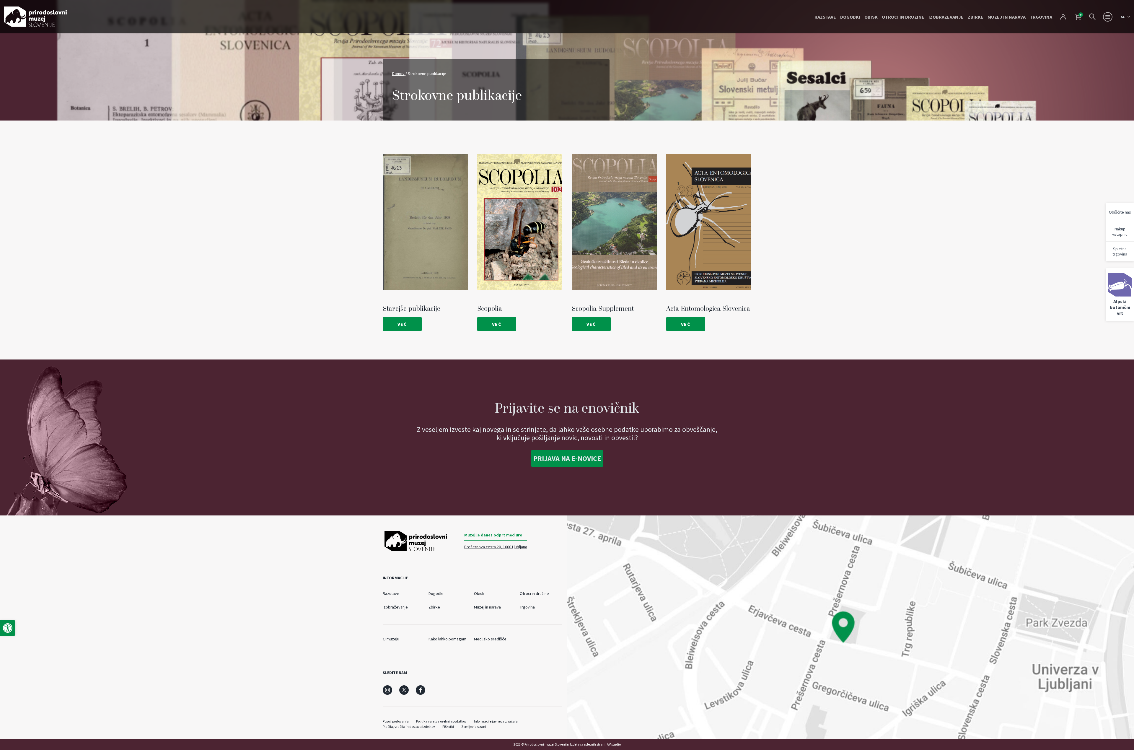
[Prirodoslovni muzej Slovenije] (35, 16)
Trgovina (1041, 17)
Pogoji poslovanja (396, 721)
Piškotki (448, 726)
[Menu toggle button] (1107, 17)
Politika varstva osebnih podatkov (441, 721)
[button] (7, 628)
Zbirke (975, 17)
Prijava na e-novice (567, 458)
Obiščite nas (1120, 212)
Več (402, 324)
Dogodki (850, 17)
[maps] (850, 627)
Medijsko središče (490, 639)
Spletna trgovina (1119, 251)
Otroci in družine (903, 17)
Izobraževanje (946, 17)
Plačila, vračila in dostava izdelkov (409, 726)
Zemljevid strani (473, 726)
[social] (387, 690)
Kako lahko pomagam (447, 639)
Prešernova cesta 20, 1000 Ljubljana (495, 546)
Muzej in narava (1007, 17)
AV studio (614, 744)
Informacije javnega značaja (496, 721)
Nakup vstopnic (1120, 231)
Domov (398, 73)
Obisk (871, 17)
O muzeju (391, 639)
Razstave (825, 17)
